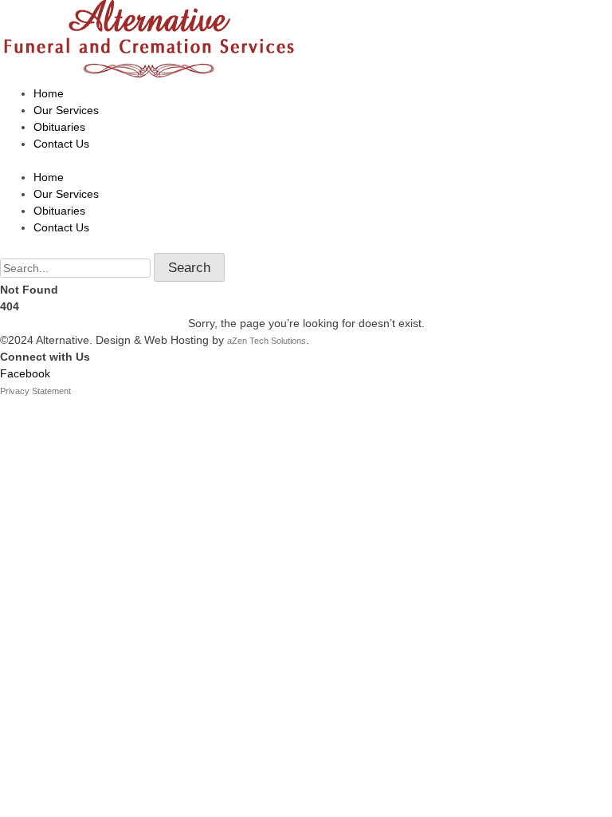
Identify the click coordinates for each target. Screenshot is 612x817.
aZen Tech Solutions (266, 340)
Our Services (66, 110)
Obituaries (59, 126)
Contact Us (61, 143)
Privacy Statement (35, 391)
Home (48, 93)
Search (189, 267)
